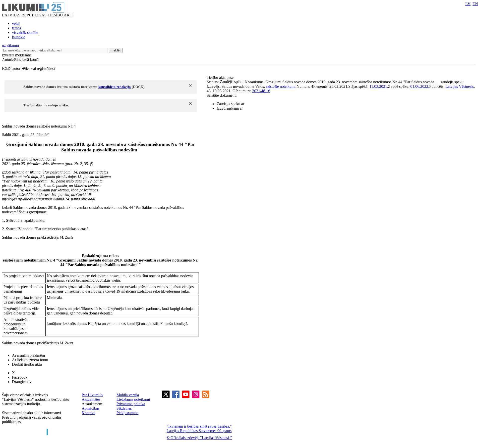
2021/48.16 (261, 91)
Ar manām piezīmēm (28, 355)
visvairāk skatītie (25, 32)
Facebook (19, 377)
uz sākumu (10, 45)
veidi (16, 23)
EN (475, 4)
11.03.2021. (378, 86)
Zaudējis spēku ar (230, 104)
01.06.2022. (419, 86)
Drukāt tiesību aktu (27, 364)
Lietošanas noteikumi (133, 399)
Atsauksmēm (92, 404)
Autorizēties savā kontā (20, 59)
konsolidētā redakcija (114, 87)
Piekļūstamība (127, 413)
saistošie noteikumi (281, 86)
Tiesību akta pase (221, 77)
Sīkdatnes (124, 408)
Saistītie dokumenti (222, 95)
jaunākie (18, 37)
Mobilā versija (128, 395)
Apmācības (90, 408)
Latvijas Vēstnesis (459, 86)
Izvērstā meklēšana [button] (17, 55)
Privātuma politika (131, 404)
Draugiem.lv (22, 382)
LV (468, 4)
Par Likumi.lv (92, 395)
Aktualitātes (91, 399)
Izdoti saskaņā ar (230, 108)
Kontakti (88, 413)
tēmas (16, 28)
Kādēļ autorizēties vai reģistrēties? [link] (28, 68)
